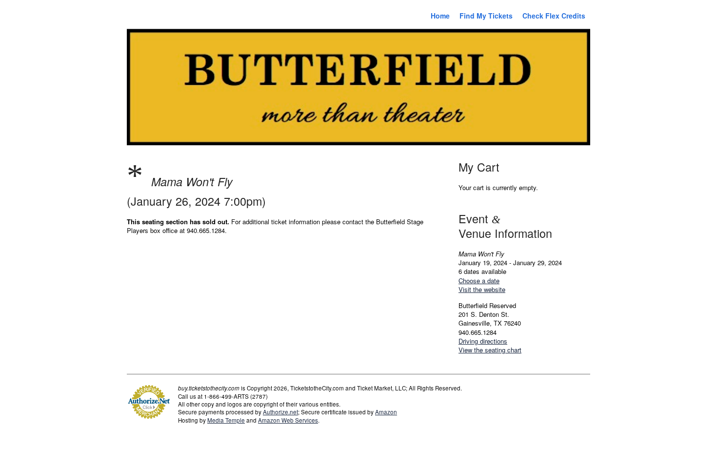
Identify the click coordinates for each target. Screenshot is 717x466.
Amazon (386, 412)
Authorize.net (280, 412)
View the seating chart (489, 349)
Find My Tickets (486, 15)
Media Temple (226, 420)
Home (440, 15)
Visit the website (481, 289)
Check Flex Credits (553, 15)
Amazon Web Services (288, 420)
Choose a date (478, 280)
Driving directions (482, 341)
